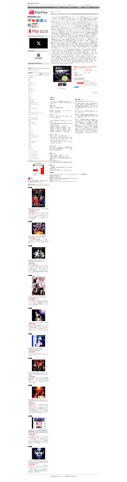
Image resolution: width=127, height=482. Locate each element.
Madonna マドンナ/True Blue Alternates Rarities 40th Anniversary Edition (35, 349)
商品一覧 (30, 147)
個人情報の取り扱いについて (57, 476)
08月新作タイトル (32, 77)
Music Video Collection (35, 112)
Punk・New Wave (33, 108)
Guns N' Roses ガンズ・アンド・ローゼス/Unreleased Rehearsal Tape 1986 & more (38, 374)
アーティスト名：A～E (33, 151)
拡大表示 (64, 88)
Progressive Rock (33, 104)
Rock (30, 98)
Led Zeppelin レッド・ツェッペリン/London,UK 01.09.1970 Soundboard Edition (38, 401)
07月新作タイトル (32, 83)
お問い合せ (87, 7)
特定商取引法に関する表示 (70, 476)
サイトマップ (96, 7)
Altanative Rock (33, 102)
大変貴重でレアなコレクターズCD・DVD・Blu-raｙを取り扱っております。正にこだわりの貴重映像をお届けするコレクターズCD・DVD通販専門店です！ (60, 5)
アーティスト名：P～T (33, 155)
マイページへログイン (68, 7)
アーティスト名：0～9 (33, 158)
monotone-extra (33, 3)
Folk (30, 107)
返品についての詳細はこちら (90, 83)
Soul (30, 109)
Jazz (30, 111)
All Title (31, 149)
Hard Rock (31, 99)
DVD (29, 79)
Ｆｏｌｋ (30, 140)
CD (29, 80)
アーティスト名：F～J (33, 152)
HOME (52, 11)
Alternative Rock (33, 117)
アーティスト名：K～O (33, 154)
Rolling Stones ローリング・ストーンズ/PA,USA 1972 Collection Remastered (37, 261)
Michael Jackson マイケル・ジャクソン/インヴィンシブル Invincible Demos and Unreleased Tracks (38, 462)
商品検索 (30, 72)
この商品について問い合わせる (91, 84)
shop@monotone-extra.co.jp (69, 181)
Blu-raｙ (31, 81)
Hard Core (31, 101)
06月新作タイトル (32, 90)
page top (95, 92)
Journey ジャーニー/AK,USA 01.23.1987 (38, 322)
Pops (30, 105)
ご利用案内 (79, 7)
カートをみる (57, 7)
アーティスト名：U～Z (33, 157)
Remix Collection (33, 114)
